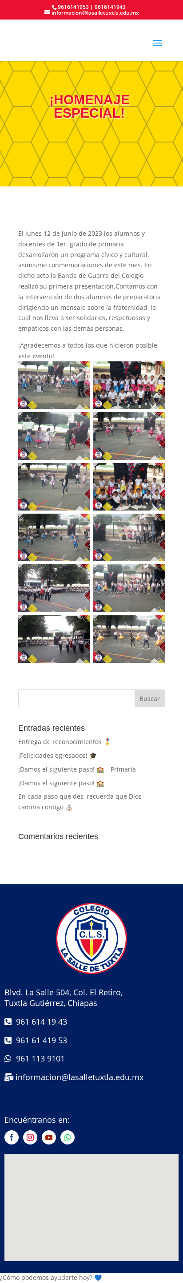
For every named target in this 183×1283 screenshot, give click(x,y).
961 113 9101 (38, 1058)
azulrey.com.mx (91, 1267)
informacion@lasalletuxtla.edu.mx (79, 1077)
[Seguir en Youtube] (49, 1137)
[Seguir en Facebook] (11, 1137)
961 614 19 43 (39, 1021)
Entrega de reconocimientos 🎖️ (64, 741)
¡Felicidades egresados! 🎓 (57, 755)
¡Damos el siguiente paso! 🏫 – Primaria (77, 769)
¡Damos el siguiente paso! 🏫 (61, 783)
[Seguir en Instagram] (30, 1137)
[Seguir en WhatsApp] (67, 1137)
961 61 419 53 (39, 1040)
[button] (91, 1277)
